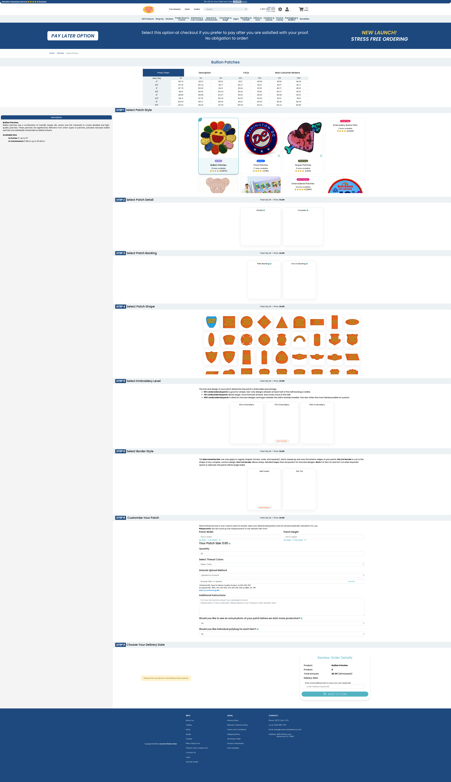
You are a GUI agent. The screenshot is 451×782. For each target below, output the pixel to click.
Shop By (160, 19)
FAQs (188, 729)
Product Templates (235, 743)
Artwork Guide (192, 762)
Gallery (189, 725)
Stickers (169, 19)
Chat (273, 11)
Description (205, 72)
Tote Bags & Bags (225, 19)
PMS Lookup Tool (193, 743)
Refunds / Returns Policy (237, 725)
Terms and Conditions (236, 729)
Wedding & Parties (246, 19)
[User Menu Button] (280, 9)
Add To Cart (337, 694)
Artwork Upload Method (213, 570)
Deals (187, 9)
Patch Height (291, 532)
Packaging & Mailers (291, 19)
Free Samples (175, 9)
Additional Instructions (212, 595)
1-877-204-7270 (267, 9)
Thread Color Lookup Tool (197, 748)
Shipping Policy (233, 734)
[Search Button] (246, 9)
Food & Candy (279, 19)
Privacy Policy (233, 720)
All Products (148, 19)
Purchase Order (234, 739)
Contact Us (191, 752)
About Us (190, 720)
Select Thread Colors (211, 559)
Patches (60, 53)
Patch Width (206, 532)
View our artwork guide (209, 590)
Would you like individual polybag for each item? (228, 629)
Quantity (204, 548)
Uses (188, 757)
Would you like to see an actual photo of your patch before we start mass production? (250, 618)
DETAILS (244, 2)
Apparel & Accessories (211, 19)
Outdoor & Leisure (269, 19)
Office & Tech (257, 19)
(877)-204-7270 (282, 720)
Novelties (304, 19)
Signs (236, 19)
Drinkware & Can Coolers (197, 19)
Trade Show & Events (182, 19)
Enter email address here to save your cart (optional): (328, 683)
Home (51, 53)
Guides (197, 9)
